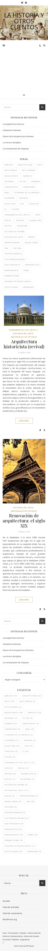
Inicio (5, 933)
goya (38, 215)
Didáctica (15, 939)
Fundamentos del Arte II (23, 330)
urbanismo (28, 287)
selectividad (11, 287)
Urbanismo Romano (12, 130)
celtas (22, 181)
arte (39, 165)
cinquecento (11, 187)
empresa (23, 198)
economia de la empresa (26, 193)
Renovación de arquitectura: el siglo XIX (24, 521)
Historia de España (31, 936)
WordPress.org (10, 919)
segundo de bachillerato (18, 281)
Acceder (6, 901)
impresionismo (12, 243)
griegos (20, 220)
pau (6, 248)
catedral (9, 181)
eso (22, 204)
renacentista (32, 265)
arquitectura (25, 165)
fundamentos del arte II (17, 215)
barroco (27, 176)
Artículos (23, 933)
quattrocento (12, 265)
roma (26, 270)
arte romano (29, 170)
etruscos (34, 204)
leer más (24, 421)
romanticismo (12, 276)
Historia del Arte (23, 333)
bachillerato (12, 176)
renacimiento (12, 270)
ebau (7, 193)
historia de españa (15, 231)
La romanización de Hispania (16, 148)
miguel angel (32, 243)
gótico (8, 226)
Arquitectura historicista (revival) (24, 343)
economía (10, 198)
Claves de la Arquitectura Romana (18, 136)
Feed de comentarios (12, 913)
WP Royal (30, 946)
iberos (31, 237)
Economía (7, 939)
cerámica (35, 181)
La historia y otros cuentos (24, 21)
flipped (15, 209)
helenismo (22, 226)
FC (6, 209)
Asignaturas (25, 939)
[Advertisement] (24, 65)
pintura (17, 248)
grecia (8, 220)
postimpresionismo (15, 259)
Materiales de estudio (24, 337)
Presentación (13, 933)
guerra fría (35, 220)
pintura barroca (13, 254)
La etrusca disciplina (12, 142)
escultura (10, 204)
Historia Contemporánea (13, 936)
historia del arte (14, 237)
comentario (29, 187)
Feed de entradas (11, 907)
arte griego (11, 170)
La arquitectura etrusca (13, 124)
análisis (9, 165)
